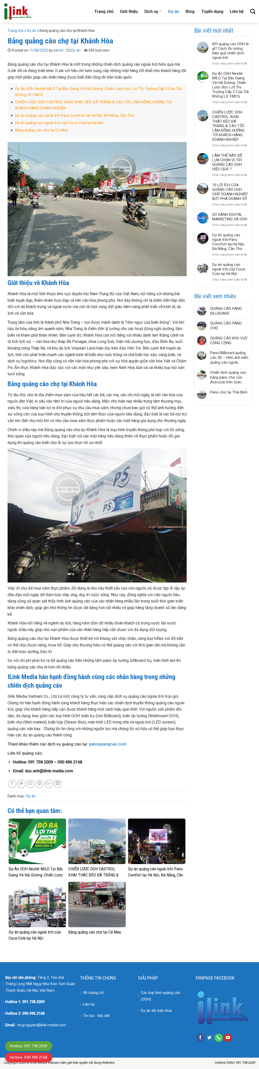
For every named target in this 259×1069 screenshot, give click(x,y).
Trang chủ (103, 11)
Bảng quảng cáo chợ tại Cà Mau (41, 130)
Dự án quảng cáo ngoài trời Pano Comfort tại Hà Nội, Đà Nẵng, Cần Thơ (74, 115)
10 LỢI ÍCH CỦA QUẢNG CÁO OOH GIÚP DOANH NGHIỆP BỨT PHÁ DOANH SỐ (230, 192)
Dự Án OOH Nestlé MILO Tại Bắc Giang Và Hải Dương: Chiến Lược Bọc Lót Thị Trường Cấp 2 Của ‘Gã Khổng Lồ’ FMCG (230, 85)
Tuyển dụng (212, 11)
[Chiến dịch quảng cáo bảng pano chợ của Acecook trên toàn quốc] (201, 377)
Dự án (173, 11)
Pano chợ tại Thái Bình (228, 392)
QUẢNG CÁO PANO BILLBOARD (226, 311)
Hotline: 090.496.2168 (29, 1057)
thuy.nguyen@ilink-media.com (41, 1025)
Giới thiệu (129, 11)
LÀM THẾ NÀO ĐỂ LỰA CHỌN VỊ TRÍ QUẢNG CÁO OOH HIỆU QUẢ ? (227, 162)
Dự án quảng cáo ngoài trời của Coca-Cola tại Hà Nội (59, 123)
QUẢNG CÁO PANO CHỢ (226, 325)
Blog (190, 11)
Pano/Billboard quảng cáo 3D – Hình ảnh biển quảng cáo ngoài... (229, 358)
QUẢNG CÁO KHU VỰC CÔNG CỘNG (229, 340)
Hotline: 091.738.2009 (29, 1046)
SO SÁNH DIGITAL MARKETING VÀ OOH (229, 216)
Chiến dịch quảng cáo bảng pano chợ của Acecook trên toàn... (228, 377)
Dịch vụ (151, 11)
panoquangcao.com (107, 744)
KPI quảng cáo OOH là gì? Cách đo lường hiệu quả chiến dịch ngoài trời (230, 51)
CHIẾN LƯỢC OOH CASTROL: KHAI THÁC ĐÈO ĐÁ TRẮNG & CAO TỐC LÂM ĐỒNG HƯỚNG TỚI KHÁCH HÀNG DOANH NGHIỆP (228, 126)
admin (58, 50)
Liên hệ (237, 11)
